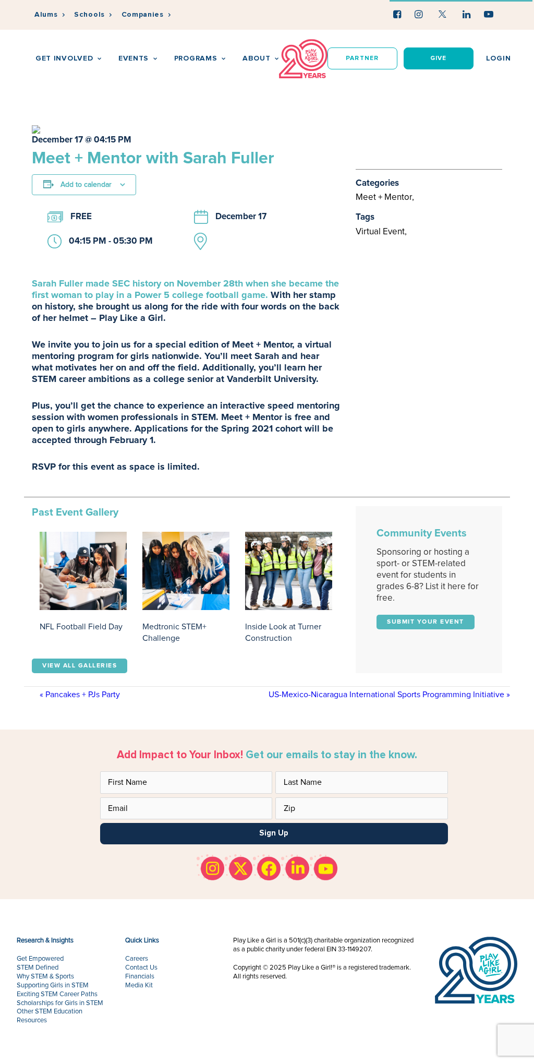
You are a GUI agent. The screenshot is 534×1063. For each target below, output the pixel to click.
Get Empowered (40, 958)
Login (498, 58)
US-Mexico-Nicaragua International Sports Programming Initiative (389, 694)
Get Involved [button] (64, 58)
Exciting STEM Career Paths (57, 994)
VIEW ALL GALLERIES (79, 666)
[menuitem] (49, 15)
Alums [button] (46, 14)
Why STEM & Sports (45, 976)
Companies (143, 14)
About (256, 58)
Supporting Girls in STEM (53, 985)
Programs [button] (195, 58)
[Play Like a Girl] (303, 58)
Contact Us (141, 967)
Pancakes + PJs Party (80, 694)
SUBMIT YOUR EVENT (425, 622)
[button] (397, 14)
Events (133, 58)
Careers (136, 958)
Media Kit (139, 985)
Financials (139, 976)
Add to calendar (86, 184)
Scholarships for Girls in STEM (60, 1003)
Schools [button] (89, 14)
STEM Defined (37, 967)
